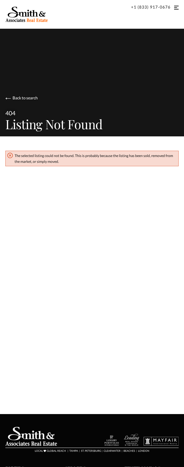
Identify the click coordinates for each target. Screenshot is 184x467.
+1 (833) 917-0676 (151, 7)
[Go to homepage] (31, 14)
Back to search (25, 98)
